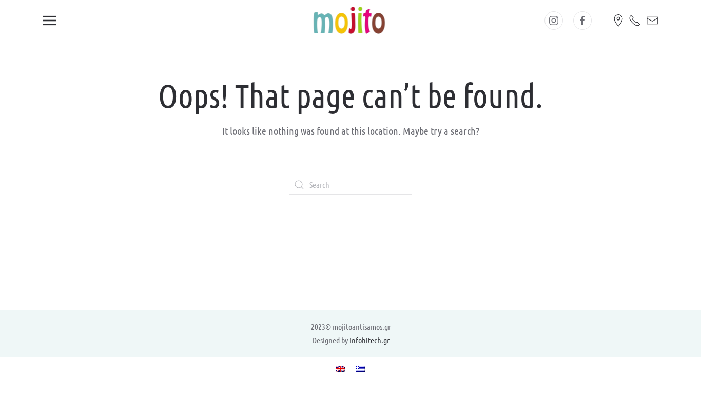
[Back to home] (351, 20)
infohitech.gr (369, 340)
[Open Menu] (49, 20)
